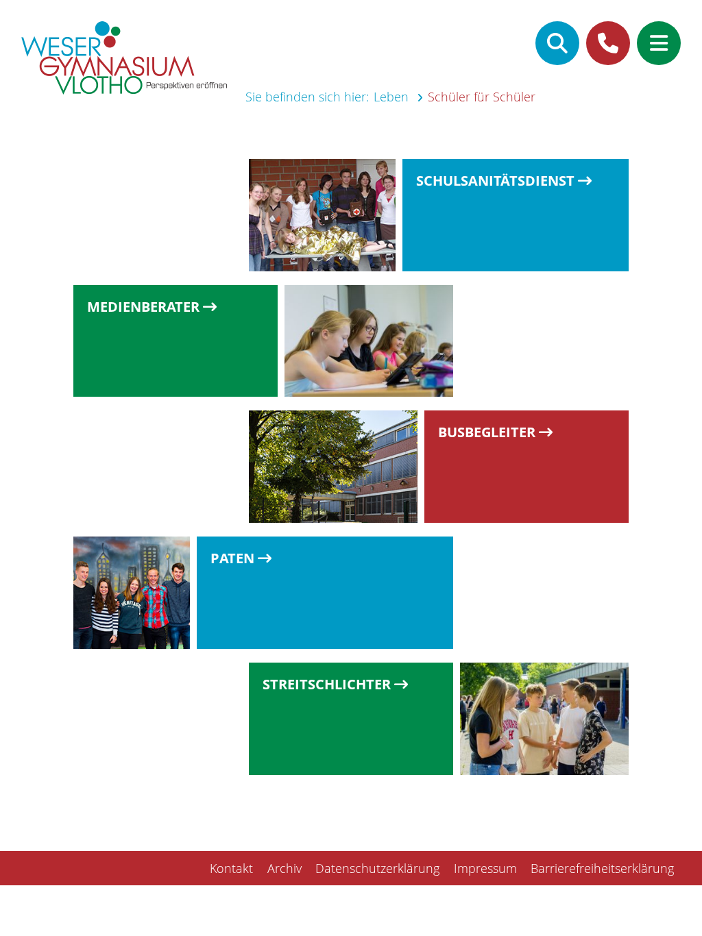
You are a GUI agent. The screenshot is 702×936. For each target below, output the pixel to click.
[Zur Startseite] (124, 60)
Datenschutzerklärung (377, 868)
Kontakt (231, 868)
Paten (232, 558)
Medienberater (143, 307)
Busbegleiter (486, 432)
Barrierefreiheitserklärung (602, 868)
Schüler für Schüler (481, 96)
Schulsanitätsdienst (495, 181)
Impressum (485, 868)
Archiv (284, 868)
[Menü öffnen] (659, 43)
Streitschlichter (327, 684)
